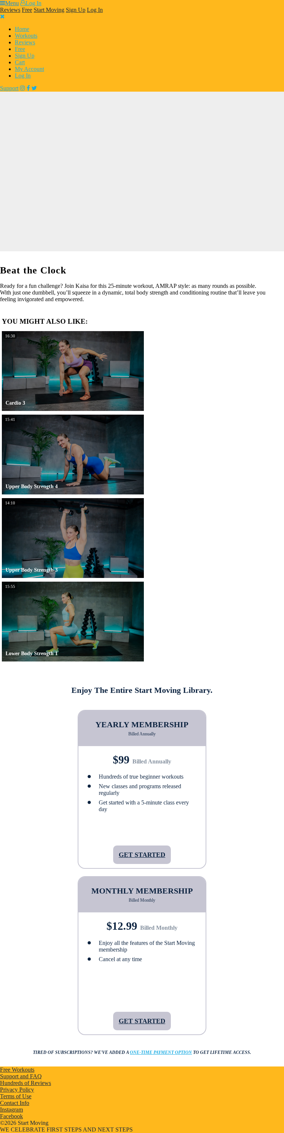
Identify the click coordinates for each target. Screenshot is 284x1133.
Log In (33, 3)
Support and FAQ (21, 1076)
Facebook (11, 1116)
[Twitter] (34, 88)
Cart (20, 62)
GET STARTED (142, 854)
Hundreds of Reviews (25, 1083)
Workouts (26, 36)
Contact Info (14, 1103)
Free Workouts (17, 1069)
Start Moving (49, 10)
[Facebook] (28, 88)
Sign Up (75, 10)
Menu (12, 3)
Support (9, 88)
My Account (29, 69)
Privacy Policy (17, 1089)
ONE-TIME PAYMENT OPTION (161, 1052)
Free (27, 10)
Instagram (11, 1109)
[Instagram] (22, 88)
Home (22, 29)
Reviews (10, 10)
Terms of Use (15, 1096)
